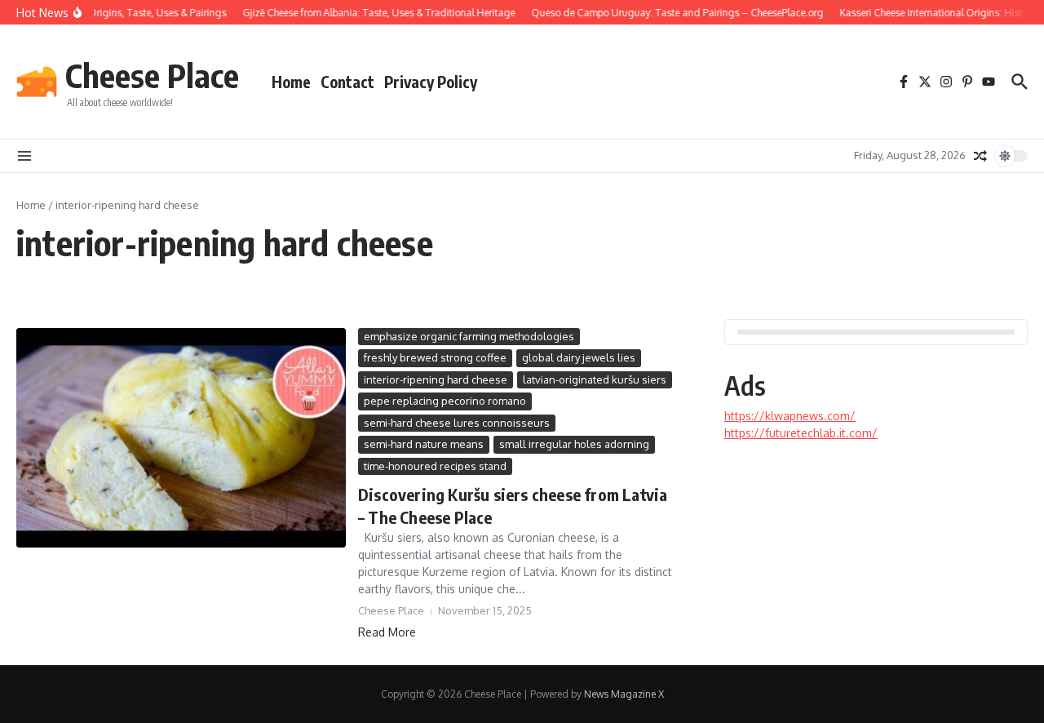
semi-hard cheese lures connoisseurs (457, 422)
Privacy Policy (430, 81)
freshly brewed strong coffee (435, 357)
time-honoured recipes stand (435, 465)
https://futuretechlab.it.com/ (801, 433)
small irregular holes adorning (574, 443)
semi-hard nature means (424, 443)
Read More (387, 632)
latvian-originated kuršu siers (594, 379)
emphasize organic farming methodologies (469, 336)
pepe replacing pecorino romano (445, 400)
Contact (347, 81)
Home (291, 81)
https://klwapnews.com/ (790, 416)
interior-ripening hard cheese (435, 379)
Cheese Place (152, 75)
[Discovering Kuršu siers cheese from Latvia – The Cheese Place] (181, 438)
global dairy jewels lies (578, 357)
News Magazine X (624, 694)
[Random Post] (980, 155)
